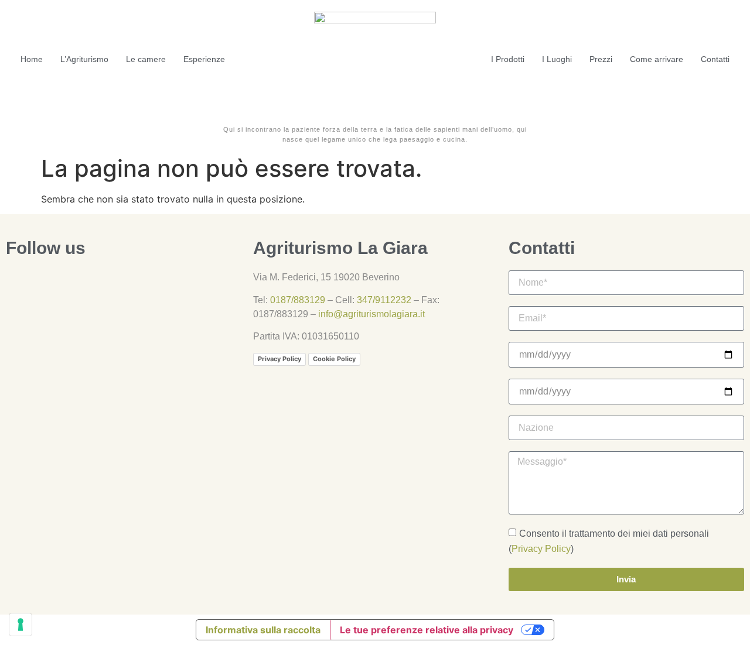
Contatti (715, 59)
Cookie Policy (334, 359)
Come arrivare (656, 59)
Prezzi (600, 59)
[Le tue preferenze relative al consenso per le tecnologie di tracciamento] (20, 624)
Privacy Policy (279, 359)
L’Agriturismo (84, 59)
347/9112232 (384, 300)
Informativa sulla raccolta (263, 630)
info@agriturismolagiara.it (371, 314)
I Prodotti (507, 59)
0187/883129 (297, 300)
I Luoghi (557, 59)
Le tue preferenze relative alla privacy (426, 630)
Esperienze (204, 59)
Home (32, 59)
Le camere (146, 59)
